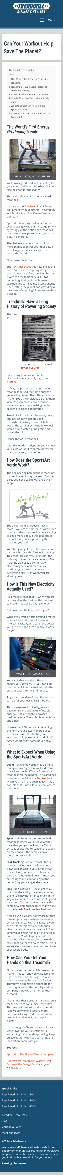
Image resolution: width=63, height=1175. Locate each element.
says (43, 1004)
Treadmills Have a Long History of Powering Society (29, 88)
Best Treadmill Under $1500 (19, 1106)
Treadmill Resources (14, 1115)
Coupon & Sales (11, 1127)
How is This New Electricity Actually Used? (30, 100)
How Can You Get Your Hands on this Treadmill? (31, 115)
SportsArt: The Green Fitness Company (30, 1054)
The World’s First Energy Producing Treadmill (30, 80)
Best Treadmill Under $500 (18, 1094)
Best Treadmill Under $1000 (19, 1100)
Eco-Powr (30, 206)
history (11, 382)
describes (25, 266)
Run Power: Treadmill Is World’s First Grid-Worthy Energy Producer (29, 1062)
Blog (4, 1121)
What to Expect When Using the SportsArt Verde (28, 107)
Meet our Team (11, 1133)
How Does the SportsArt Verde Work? (31, 94)
